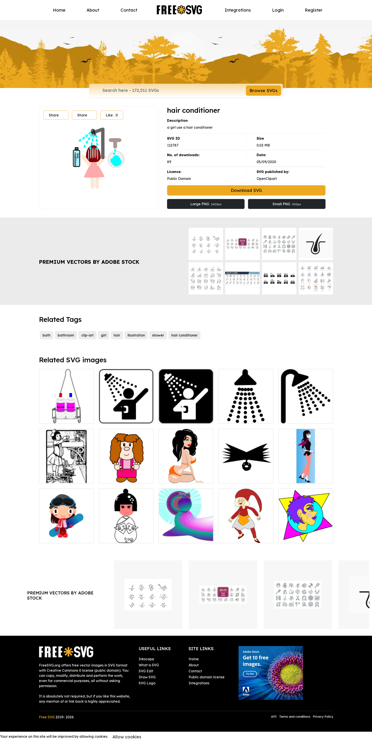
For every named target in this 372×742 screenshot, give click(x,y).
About (93, 10)
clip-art (87, 335)
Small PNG (287, 204)
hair (117, 335)
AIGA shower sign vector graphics (246, 415)
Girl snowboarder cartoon (65, 537)
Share (54, 115)
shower (158, 335)
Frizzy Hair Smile (237, 477)
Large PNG (206, 204)
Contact (129, 10)
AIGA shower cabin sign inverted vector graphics (186, 415)
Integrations (238, 10)
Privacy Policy (323, 717)
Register (313, 10)
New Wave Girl (295, 537)
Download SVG (246, 190)
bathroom (66, 335)
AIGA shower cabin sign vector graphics (126, 415)
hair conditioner (184, 335)
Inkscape (146, 659)
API (274, 717)
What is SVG (149, 665)
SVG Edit (146, 671)
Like (112, 115)
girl (103, 335)
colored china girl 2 (119, 537)
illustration (136, 335)
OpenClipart (267, 178)
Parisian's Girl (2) (296, 477)
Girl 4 (167, 477)
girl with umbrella (177, 537)
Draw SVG (147, 677)
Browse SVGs (263, 90)
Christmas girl (234, 537)
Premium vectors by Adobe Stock (89, 262)
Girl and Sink (54, 477)
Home (59, 10)
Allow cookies (126, 736)
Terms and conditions (294, 717)
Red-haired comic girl (122, 477)
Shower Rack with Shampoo (66, 415)
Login (278, 10)
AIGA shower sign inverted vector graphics (306, 415)
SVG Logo (147, 683)
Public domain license (207, 677)
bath (46, 335)
